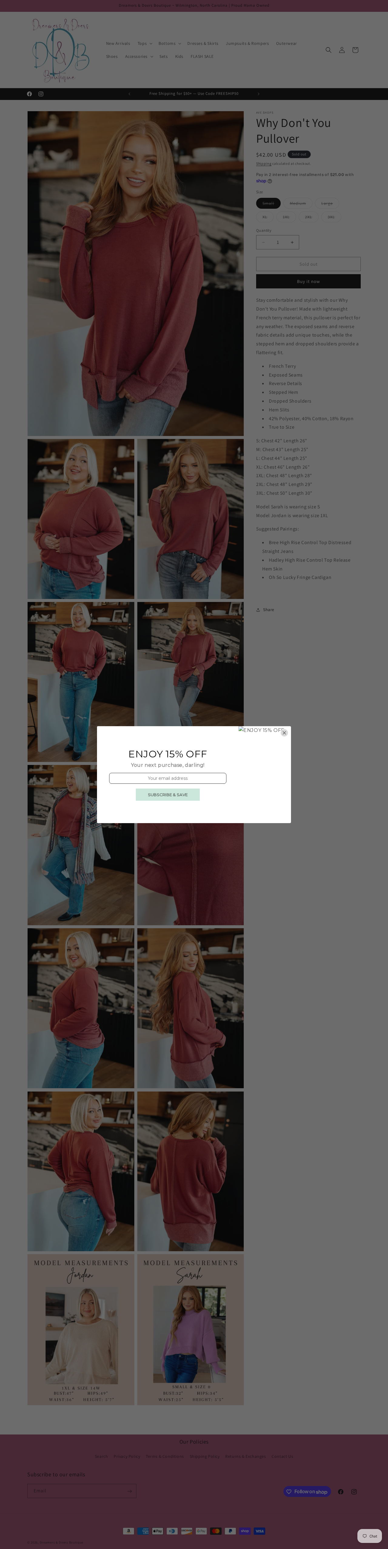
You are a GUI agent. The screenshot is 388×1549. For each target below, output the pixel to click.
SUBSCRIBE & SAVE (168, 794)
